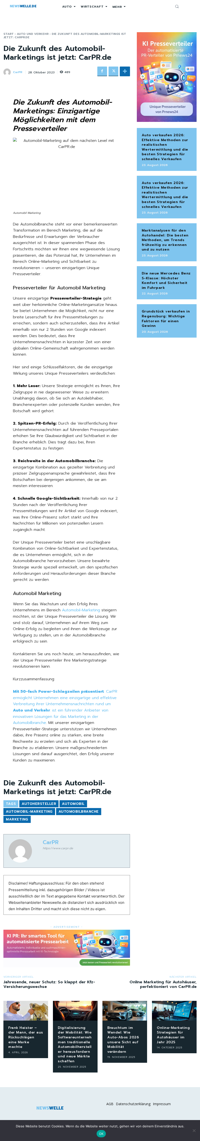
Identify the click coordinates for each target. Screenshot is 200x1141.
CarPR (17, 72)
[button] (177, 6)
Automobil (73, 803)
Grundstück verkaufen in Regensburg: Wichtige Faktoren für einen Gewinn (166, 318)
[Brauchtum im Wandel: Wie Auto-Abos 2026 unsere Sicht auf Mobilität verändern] (124, 1011)
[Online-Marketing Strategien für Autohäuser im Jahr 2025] (174, 1011)
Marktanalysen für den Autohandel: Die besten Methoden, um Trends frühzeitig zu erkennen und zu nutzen (165, 240)
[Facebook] (102, 71)
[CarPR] (7, 72)
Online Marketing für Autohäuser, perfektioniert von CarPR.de (163, 984)
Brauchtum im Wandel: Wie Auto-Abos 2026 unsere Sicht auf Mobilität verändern (123, 1039)
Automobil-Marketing (81, 610)
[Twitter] (113, 71)
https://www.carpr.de (58, 848)
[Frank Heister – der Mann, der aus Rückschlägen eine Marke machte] (25, 1011)
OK (101, 1134)
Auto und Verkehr (33, 34)
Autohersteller (39, 803)
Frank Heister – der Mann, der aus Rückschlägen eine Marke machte (25, 1037)
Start (8, 34)
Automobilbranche (79, 811)
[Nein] (193, 1130)
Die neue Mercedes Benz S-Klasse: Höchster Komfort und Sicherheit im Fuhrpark (166, 280)
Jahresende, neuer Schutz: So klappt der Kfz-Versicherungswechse (49, 984)
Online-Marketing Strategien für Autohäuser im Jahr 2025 (173, 1035)
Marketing (17, 819)
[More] (125, 71)
